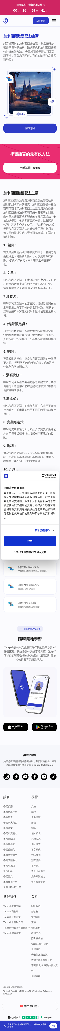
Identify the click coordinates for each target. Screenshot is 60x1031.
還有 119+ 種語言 (12, 887)
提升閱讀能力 (38, 876)
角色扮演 (35, 817)
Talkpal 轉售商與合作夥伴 (16, 927)
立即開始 (40, 20)
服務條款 (35, 949)
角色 (33, 822)
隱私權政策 (37, 938)
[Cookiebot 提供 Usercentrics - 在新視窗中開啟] (42, 476)
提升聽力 (35, 865)
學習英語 (7, 806)
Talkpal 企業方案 (12, 916)
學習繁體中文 (10, 860)
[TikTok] (16, 776)
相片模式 (35, 833)
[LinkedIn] (44, 776)
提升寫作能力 (38, 881)
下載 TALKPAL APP (32, 629)
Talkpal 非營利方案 (13, 922)
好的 (30, 541)
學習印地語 (9, 865)
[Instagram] (6, 776)
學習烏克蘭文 (10, 833)
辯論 (33, 828)
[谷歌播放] (44, 727)
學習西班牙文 (10, 811)
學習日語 (7, 871)
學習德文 (7, 828)
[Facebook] (34, 776)
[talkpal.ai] (5, 21)
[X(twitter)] (53, 776)
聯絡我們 (35, 927)
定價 (33, 922)
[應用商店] (15, 727)
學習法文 (7, 817)
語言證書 (35, 860)
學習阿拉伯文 (10, 854)
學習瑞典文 (9, 844)
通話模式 (35, 838)
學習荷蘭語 (9, 838)
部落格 (34, 911)
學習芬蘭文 (9, 849)
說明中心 (35, 933)
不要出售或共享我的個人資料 (30, 552)
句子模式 (35, 844)
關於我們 (35, 906)
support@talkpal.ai (44, 764)
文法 (33, 806)
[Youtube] (25, 776)
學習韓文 (7, 876)
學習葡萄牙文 (10, 881)
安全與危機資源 (39, 954)
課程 (33, 811)
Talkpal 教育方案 (12, 906)
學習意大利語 (10, 822)
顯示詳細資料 (42, 530)
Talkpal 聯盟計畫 (12, 933)
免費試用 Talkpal (30, 167)
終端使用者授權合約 (41, 959)
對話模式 (35, 854)
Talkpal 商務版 (10, 911)
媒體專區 (35, 916)
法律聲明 (35, 976)
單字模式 (35, 849)
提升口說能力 (38, 871)
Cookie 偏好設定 (39, 943)
